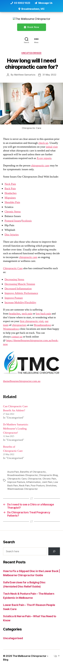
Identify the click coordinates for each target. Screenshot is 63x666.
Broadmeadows (42, 325)
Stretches (51, 485)
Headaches (11, 193)
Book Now (33, 27)
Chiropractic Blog (48, 475)
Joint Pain (47, 482)
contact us (16, 336)
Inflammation (33, 482)
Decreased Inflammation (18, 288)
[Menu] (36, 39)
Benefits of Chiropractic (33, 471)
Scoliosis (27, 221)
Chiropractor (34, 478)
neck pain (27, 313)
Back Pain (10, 188)
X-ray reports (44, 158)
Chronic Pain (49, 478)
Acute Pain (13, 471)
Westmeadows (11, 329)
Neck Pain (10, 184)
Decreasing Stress (14, 279)
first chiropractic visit (31, 321)
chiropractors (19, 325)
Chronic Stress (13, 211)
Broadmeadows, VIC (32, 8)
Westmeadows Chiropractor (22, 488)
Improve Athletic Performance (21, 293)
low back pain (43, 313)
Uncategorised (31, 53)
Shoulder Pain (12, 202)
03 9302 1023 (22, 3)
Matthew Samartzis (24, 74)
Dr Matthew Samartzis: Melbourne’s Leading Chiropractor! (15, 428)
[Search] (26, 39)
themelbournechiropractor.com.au (21, 381)
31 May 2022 (49, 74)
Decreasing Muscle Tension (20, 284)
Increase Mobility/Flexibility (20, 302)
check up (43, 143)
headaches (14, 313)
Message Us (45, 3)
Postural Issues (13, 221)
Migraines (10, 197)
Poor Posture (37, 485)
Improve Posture (14, 298)
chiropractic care (40, 165)
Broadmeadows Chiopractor (22, 475)
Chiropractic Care (13, 268)
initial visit (52, 147)
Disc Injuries (12, 234)
